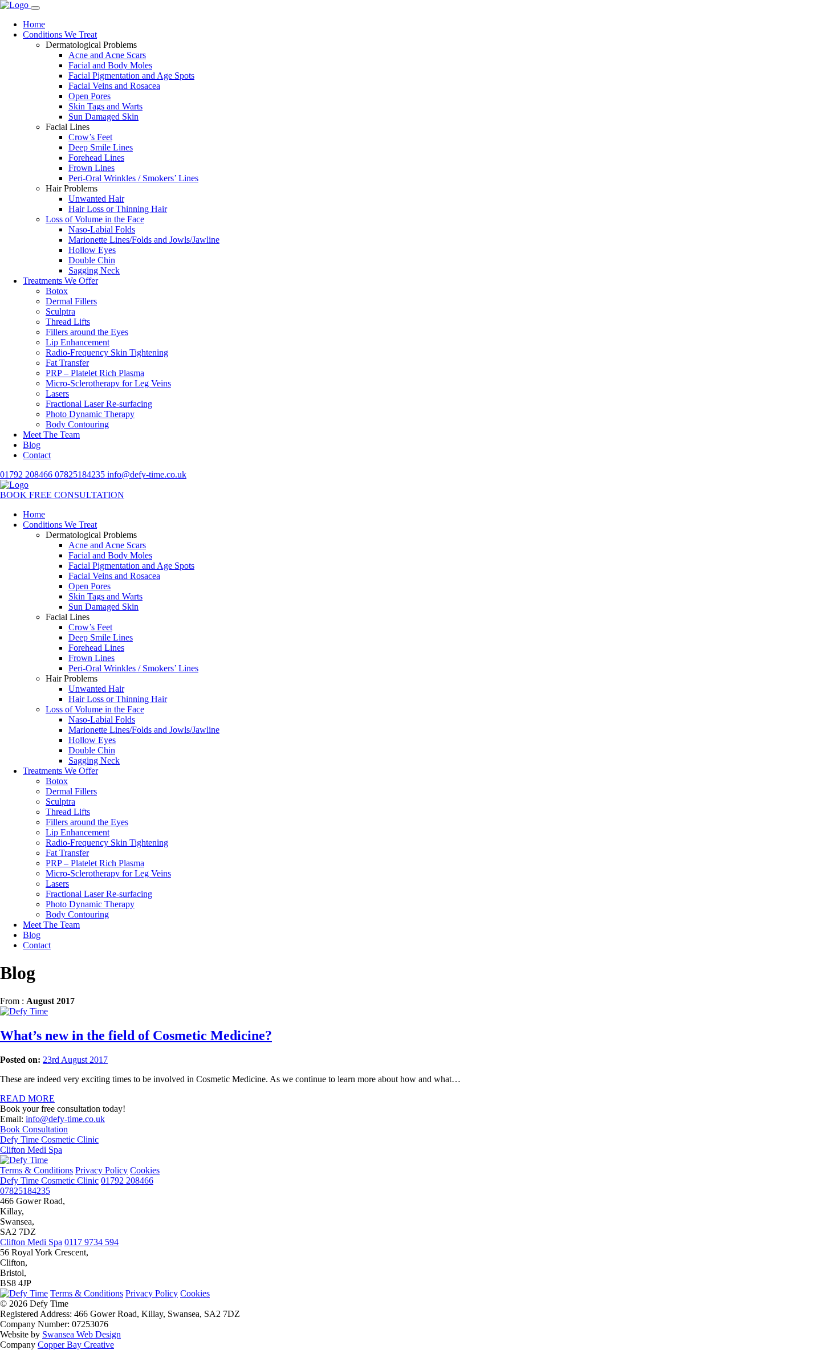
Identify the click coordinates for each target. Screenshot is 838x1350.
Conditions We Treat (60, 34)
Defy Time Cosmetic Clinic (49, 1139)
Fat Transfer (67, 363)
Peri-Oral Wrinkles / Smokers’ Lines (133, 178)
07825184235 (81, 474)
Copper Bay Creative (76, 1344)
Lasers (57, 393)
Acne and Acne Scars (107, 55)
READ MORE (27, 1098)
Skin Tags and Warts (105, 106)
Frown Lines (91, 168)
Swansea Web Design (81, 1334)
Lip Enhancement (77, 342)
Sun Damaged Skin (103, 116)
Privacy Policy (101, 1170)
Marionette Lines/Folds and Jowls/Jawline (143, 239)
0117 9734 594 (91, 1242)
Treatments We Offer (60, 281)
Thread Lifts (68, 322)
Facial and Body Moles (110, 65)
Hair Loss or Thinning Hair (117, 209)
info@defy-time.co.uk (146, 474)
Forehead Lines (96, 157)
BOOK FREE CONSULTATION (62, 495)
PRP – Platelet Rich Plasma (95, 373)
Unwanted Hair (96, 198)
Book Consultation (34, 1129)
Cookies (145, 1170)
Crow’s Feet (90, 137)
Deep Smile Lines (100, 147)
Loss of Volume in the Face (95, 219)
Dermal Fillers (71, 301)
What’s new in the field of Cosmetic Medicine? (136, 1035)
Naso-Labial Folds (101, 229)
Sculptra (60, 311)
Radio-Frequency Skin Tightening (107, 352)
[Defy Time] (15, 5)
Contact (37, 455)
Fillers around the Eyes (87, 332)
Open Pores (89, 96)
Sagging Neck (94, 270)
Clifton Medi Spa (31, 1150)
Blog (31, 445)
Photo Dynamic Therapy (90, 414)
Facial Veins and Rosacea (114, 86)
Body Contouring (77, 424)
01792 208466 (27, 474)
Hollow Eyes (92, 250)
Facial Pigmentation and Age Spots (131, 75)
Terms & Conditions (36, 1170)
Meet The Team (51, 434)
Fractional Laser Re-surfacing (99, 404)
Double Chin (91, 260)
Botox (57, 291)
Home (34, 24)
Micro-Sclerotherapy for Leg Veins (108, 383)
